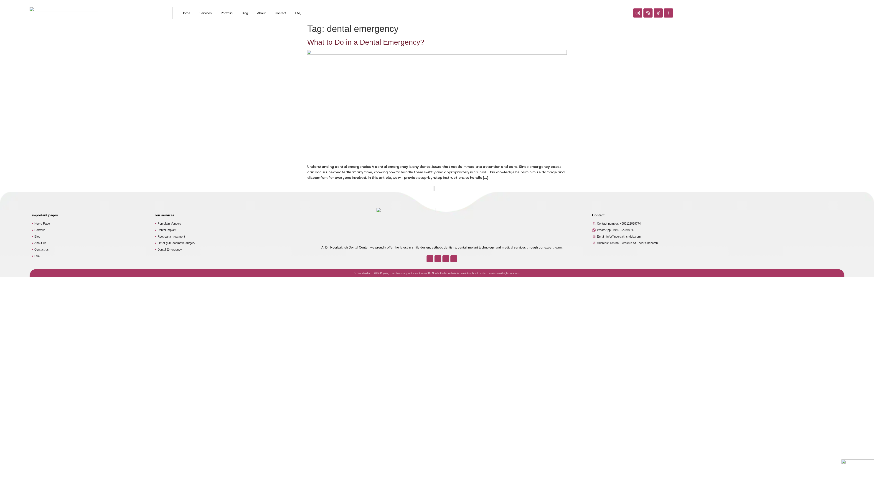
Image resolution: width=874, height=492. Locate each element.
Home (186, 13)
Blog (245, 13)
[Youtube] (453, 258)
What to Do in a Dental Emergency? (365, 42)
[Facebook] (445, 258)
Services (205, 13)
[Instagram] (430, 258)
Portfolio (227, 13)
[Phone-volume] (437, 258)
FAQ (298, 13)
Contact (280, 13)
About (261, 13)
